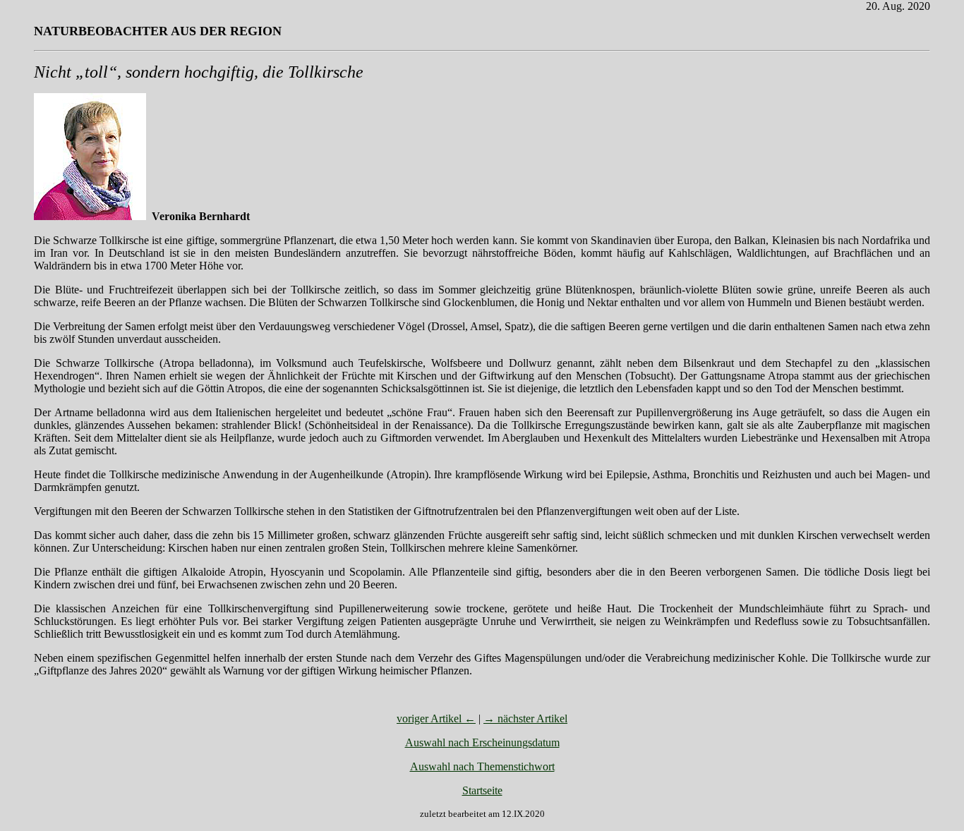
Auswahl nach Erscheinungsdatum (482, 742)
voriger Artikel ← (436, 718)
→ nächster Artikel (525, 718)
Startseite (482, 790)
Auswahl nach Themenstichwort (482, 766)
